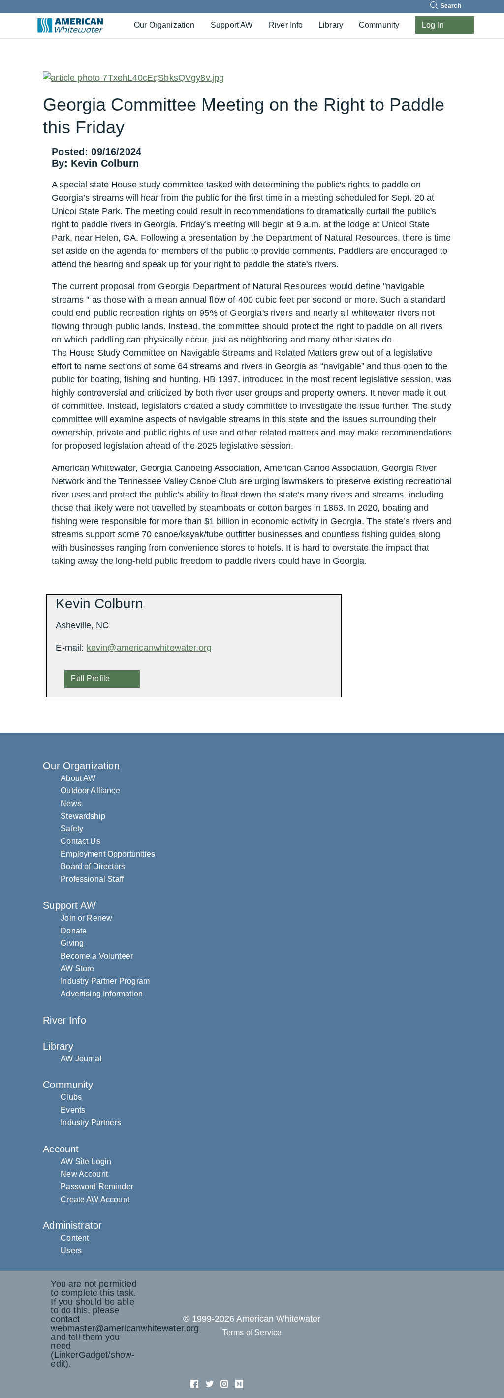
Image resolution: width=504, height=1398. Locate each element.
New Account (84, 1174)
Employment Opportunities (108, 854)
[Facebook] (195, 1383)
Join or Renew (86, 918)
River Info (286, 25)
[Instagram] (225, 1383)
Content (75, 1238)
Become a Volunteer (97, 956)
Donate (74, 931)
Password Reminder (97, 1186)
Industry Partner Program (105, 981)
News (71, 803)
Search (450, 5)
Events (73, 1110)
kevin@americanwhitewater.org (149, 647)
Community (379, 25)
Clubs (71, 1097)
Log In (433, 25)
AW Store (77, 968)
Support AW (232, 25)
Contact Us (80, 841)
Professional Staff (92, 879)
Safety (72, 828)
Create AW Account (95, 1199)
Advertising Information (102, 994)
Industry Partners (91, 1122)
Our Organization (164, 25)
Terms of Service (252, 1332)
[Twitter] (211, 1383)
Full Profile (90, 678)
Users (71, 1250)
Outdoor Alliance (90, 790)
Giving (72, 943)
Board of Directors (93, 866)
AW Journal (81, 1059)
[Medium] (239, 1383)
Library (330, 25)
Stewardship (83, 816)
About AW (78, 778)
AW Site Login (86, 1161)
